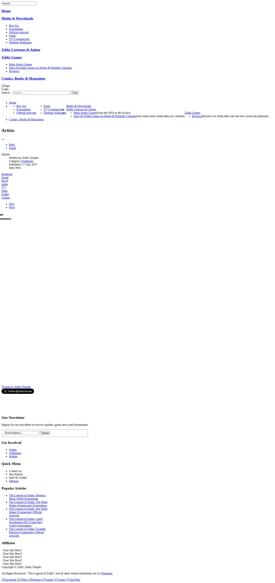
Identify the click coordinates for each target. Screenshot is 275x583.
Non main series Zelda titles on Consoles (161, 116)
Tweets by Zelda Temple (16, 386)
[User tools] (2, 139)
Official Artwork (19, 32)
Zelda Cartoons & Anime (20, 50)
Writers (13, 456)
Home (6, 11)
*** (3, 187)
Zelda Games (11, 57)
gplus (4, 184)
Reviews (14, 71)
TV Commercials (19, 39)
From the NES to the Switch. (114, 112)
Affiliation (15, 453)
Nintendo (106, 573)
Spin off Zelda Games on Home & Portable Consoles (40, 67)
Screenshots (16, 29)
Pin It (4, 180)
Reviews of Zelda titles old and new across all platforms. (235, 116)
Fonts (12, 35)
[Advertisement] (69, 403)
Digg (4, 191)
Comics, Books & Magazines (23, 78)
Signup (45, 433)
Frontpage (27, 161)
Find (75, 92)
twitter (5, 194)
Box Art (14, 25)
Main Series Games (20, 64)
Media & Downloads (17, 18)
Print (12, 144)
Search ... (7, 92)
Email (12, 148)
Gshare (5, 197)
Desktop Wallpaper (20, 42)
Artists (13, 449)
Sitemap (14, 481)
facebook (6, 174)
